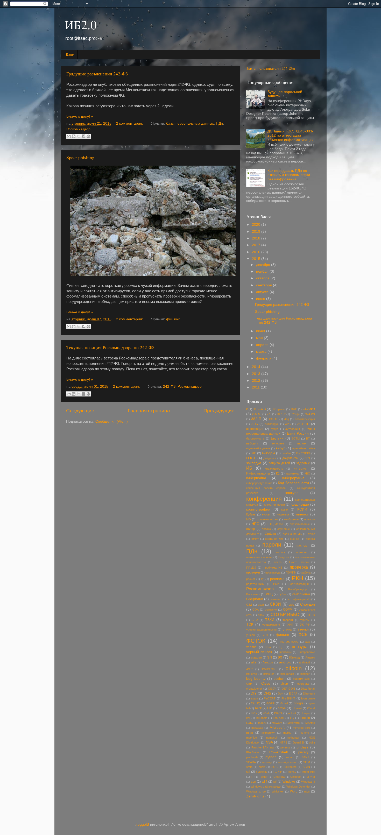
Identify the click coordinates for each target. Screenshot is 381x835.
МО (248, 519)
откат (311, 533)
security (267, 762)
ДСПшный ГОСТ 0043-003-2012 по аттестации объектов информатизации (290, 135)
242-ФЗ (169, 386)
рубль (282, 594)
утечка (287, 629)
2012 (256, 381)
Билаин (277, 438)
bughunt (279, 679)
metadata (257, 727)
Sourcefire (290, 766)
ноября (263, 271)
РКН (297, 578)
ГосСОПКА (303, 453)
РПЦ (269, 594)
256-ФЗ (257, 414)
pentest (285, 747)
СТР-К (311, 615)
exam (254, 698)
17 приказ (278, 409)
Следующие (80, 410)
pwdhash (252, 757)
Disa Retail (308, 688)
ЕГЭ (307, 458)
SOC (274, 766)
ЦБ (281, 647)
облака (266, 528)
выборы (268, 453)
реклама (277, 579)
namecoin (272, 737)
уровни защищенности (261, 629)
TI (252, 776)
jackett (292, 713)
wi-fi (264, 781)
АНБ (254, 424)
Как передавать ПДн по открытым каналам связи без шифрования (288, 175)
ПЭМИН (291, 572)
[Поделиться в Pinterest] (88, 136)
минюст (301, 514)
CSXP (272, 688)
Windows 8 (308, 781)
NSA (269, 742)
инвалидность (274, 468)
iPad (266, 713)
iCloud (311, 708)
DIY (254, 693)
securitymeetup (287, 762)
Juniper (306, 713)
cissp (284, 683)
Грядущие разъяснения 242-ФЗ (97, 73)
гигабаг (286, 453)
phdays (302, 747)
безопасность (255, 438)
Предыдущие (219, 410)
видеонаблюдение (258, 448)
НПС (255, 524)
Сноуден (307, 604)
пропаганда (272, 572)
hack (258, 708)
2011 (256, 387)
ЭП (269, 657)
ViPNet (310, 776)
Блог (70, 54)
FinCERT (270, 698)
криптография (258, 509)
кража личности (274, 504)
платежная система (259, 557)
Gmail (284, 703)
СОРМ (287, 609)
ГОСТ (251, 458)
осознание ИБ (292, 533)
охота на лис (274, 538)
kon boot (278, 717)
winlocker (278, 791)
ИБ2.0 (81, 24)
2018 (256, 238)
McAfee (310, 722)
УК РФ (304, 624)
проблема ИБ (273, 567)
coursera (303, 683)
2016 (256, 252)
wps (307, 791)
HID (269, 708)
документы (290, 458)
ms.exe (304, 732)
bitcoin (293, 668)
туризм (304, 619)
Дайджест (269, 458)
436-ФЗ (273, 419)
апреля (263, 345)
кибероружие (293, 478)
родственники (255, 583)
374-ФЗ (310, 414)
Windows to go (256, 791)
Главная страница (149, 410)
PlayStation (253, 752)
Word (294, 791)
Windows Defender (298, 786)
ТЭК (249, 624)
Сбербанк (254, 599)
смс (291, 604)
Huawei (297, 708)
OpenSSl (298, 742)
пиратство (301, 552)
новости (309, 519)
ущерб (250, 634)
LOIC (249, 722)
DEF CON (288, 688)
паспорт (303, 545)
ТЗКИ (269, 620)
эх (280, 657)
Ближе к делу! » (79, 116)
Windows (289, 781)
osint (312, 742)
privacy (303, 752)
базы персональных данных (190, 123)
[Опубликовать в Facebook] (83, 136)
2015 (256, 259)
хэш (268, 647)
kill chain (261, 717)
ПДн (219, 123)
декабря (263, 265)
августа (263, 292)
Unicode (295, 776)
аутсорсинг (292, 428)
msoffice (251, 737)
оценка (294, 538)
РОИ (276, 583)
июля (261, 299)
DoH (281, 693)
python (271, 757)
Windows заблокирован (266, 786)
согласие (271, 609)
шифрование (306, 652)
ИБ (249, 468)
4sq (286, 419)
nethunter (293, 737)
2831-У (281, 414)
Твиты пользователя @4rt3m (270, 68)
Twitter (263, 776)
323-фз (295, 414)
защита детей (279, 463)
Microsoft (277, 728)
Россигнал (253, 594)
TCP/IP (277, 771)
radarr (290, 757)
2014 (256, 367)
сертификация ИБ (299, 599)
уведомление (271, 624)
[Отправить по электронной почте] (68, 136)
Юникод (294, 657)
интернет (301, 468)
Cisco (265, 683)
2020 (256, 225)
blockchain (287, 673)
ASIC (249, 669)
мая (260, 338)
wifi (275, 781)
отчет (255, 538)
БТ (308, 438)
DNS (267, 693)
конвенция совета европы (266, 488)
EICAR (293, 693)
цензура (299, 646)
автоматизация (305, 419)
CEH (249, 683)
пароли (271, 544)
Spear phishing (80, 157)
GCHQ (255, 703)
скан (261, 604)
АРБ (288, 424)
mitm (249, 732)
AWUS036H (269, 669)
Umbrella (279, 776)
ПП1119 (251, 567)
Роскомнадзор (78, 129)
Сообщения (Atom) (111, 421)
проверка (299, 567)
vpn (253, 781)
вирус (280, 448)
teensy (292, 771)
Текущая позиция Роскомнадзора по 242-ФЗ (110, 347)
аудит (274, 428)
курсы (266, 514)
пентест (280, 552)
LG (292, 717)
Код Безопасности (293, 483)
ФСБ (303, 634)
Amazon (268, 662)
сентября (264, 285)
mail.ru (262, 722)
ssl (248, 772)
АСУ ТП (303, 424)
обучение (283, 528)
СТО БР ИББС (285, 614)
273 (269, 414)
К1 (278, 473)
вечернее (278, 443)
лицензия (283, 514)
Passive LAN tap (262, 747)
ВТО (253, 453)
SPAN (306, 766)
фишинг (173, 319)
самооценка (301, 594)
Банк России (297, 433)
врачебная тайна (303, 448)
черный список (259, 652)
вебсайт (252, 443)
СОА (255, 609)
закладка (253, 463)
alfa (253, 662)
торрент (288, 619)
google (299, 703)
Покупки (283, 557)
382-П (256, 419)
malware (277, 722)
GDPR (270, 703)
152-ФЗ (259, 409)
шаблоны (285, 652)
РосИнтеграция (298, 583)
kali (248, 717)
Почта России (299, 562)
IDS (254, 713)
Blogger (142, 824)
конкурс (291, 493)
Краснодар (300, 504)
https (282, 708)
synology (261, 771)
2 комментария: (130, 123)
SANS (305, 757)
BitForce (251, 673)
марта (261, 351)
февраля (264, 358)
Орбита (270, 534)
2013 (256, 374)
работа (306, 572)
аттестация (254, 429)
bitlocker (268, 673)
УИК (290, 624)
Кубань (251, 514)
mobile (287, 732)
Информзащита (258, 473)
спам (261, 615)
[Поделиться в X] (78, 136)
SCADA (251, 762)
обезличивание (300, 524)
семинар (275, 599)
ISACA (278, 713)
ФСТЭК (255, 641)
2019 (256, 231)
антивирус (272, 424)
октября (263, 278)
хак (307, 641)
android (285, 662)
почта (277, 562)
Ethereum (309, 693)
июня (261, 331)
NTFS (283, 742)
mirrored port (301, 727)
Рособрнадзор (297, 589)
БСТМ (296, 438)
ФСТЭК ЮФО (289, 641)
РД (262, 579)
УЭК (265, 634)
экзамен (256, 657)
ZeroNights (255, 796)
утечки (303, 629)
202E (294, 409)
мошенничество (267, 519)
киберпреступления (259, 483)
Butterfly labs (301, 678)
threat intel (308, 771)
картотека (292, 473)
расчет (250, 579)
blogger (305, 673)
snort (262, 766)
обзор (250, 529)
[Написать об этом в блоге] (73, 136)
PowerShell (278, 752)
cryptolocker (254, 688)
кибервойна (256, 478)
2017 (256, 245)
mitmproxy (268, 732)
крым (284, 509)
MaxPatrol (293, 722)
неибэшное (291, 519)
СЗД (249, 604)
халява (251, 647)
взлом (301, 443)
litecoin (305, 718)
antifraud (304, 662)
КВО (307, 473)
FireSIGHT (288, 698)
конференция (264, 499)
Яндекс (310, 657)
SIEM (306, 762)
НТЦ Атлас (275, 524)
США (255, 619)
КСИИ (302, 509)
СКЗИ (275, 604)
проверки (253, 572)
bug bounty (255, 679)
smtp (249, 766)
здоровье (303, 463)
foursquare (308, 698)
